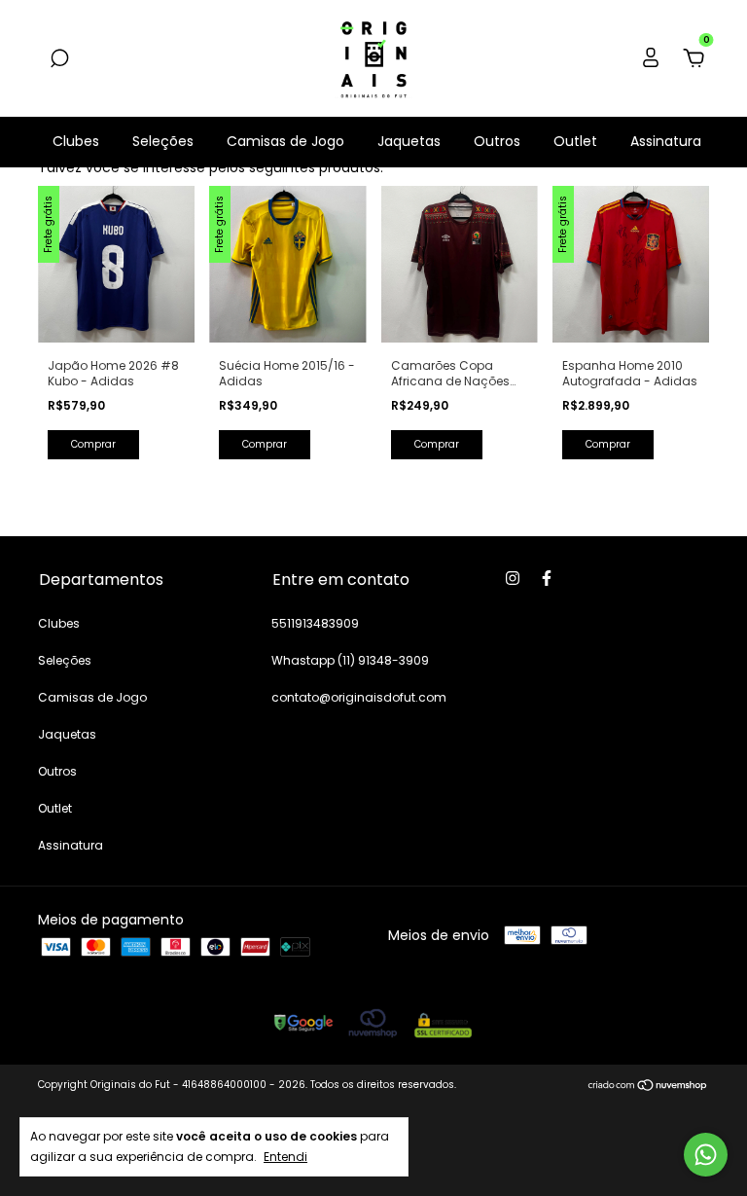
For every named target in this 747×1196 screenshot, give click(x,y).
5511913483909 (315, 623)
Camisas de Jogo (285, 141)
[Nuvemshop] (648, 1087)
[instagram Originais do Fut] (512, 578)
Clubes (76, 141)
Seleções (163, 141)
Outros (497, 141)
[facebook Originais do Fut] (546, 578)
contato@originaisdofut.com (358, 697)
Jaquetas (409, 141)
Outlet (575, 141)
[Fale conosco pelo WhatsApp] (706, 1155)
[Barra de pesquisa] (59, 59)
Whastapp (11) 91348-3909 (350, 660)
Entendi (285, 1156)
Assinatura (665, 141)
